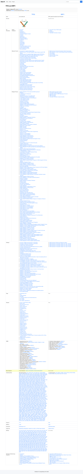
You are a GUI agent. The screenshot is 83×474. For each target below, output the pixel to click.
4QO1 (26, 439)
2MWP (34, 434)
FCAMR (45, 385)
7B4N (28, 447)
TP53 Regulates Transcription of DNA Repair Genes (28, 259)
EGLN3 (27, 384)
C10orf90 (26, 376)
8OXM (34, 449)
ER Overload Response (24, 111)
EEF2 (22, 384)
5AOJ (46, 439)
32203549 (29, 355)
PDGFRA (36, 400)
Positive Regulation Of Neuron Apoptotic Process (28, 169)
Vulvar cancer (22, 311)
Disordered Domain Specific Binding (26, 85)
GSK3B (23, 388)
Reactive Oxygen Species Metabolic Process (27, 213)
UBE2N (36, 416)
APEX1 (29, 373)
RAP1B (38, 405)
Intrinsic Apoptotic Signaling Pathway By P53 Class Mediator (30, 212)
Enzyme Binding (22, 71)
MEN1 (20, 396)
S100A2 (44, 407)
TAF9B (37, 412)
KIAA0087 (37, 392)
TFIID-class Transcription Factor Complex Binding (28, 58)
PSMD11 (34, 404)
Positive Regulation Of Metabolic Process (27, 459)
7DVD (37, 447)
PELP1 (20, 401)
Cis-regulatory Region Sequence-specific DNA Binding (29, 56)
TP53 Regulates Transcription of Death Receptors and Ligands (30, 264)
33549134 (21, 343)
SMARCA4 (38, 409)
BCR (35, 375)
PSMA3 (25, 404)
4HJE (22, 438)
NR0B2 (27, 399)
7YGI (30, 448)
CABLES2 (33, 376)
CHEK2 (42, 379)
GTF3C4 (68, 372)
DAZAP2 (27, 382)
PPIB (32, 402)
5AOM (24, 440)
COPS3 (23, 380)
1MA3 (38, 430)
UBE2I (26, 416)
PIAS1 (27, 401)
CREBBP (20, 381)
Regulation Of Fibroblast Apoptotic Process (27, 233)
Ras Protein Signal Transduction (25, 113)
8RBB (31, 450)
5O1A (38, 441)
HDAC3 (44, 388)
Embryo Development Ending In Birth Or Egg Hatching (29, 131)
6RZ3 (33, 444)
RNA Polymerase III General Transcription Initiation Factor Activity (60, 51)
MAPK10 (39, 394)
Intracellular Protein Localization (25, 121)
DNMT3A (34, 383)
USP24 (40, 417)
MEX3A (24, 396)
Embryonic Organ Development (25, 184)
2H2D (22, 433)
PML (20, 402)
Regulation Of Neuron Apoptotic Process (26, 168)
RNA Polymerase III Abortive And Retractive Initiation (58, 242)
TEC (45, 412)
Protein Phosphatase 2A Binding (25, 81)
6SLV (35, 445)
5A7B (38, 439)
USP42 (20, 418)
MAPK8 (20, 395)
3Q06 (20, 437)
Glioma (21, 309)
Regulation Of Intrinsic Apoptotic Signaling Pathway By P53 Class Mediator (32, 225)
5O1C (42, 441)
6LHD (24, 443)
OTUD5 (20, 400)
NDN (25, 398)
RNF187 (36, 406)
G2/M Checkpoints (23, 278)
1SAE (20, 431)
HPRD (25, 10)
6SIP (29, 445)
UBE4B (20, 417)
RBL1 (54, 373)
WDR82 (37, 418)
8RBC (33, 450)
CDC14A (44, 377)
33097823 (30, 341)
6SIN (25, 445)
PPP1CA (37, 402)
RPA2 (45, 406)
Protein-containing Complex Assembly (26, 197)
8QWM (43, 449)
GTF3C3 (65, 372)
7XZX (26, 448)
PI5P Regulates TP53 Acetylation (25, 276)
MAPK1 (36, 394)
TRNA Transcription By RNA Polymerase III (56, 461)
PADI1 (23, 400)
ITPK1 (39, 391)
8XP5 (41, 450)
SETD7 (40, 408)
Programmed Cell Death (24, 139)
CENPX (32, 379)
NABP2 (35, 397)
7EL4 (45, 447)
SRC (37, 410)
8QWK (39, 449)
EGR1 (30, 384)
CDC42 (26, 378)
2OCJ (41, 434)
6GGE (20, 443)
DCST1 (33, 382)
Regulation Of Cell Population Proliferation (27, 158)
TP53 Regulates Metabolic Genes (25, 253)
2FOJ (41, 432)
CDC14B (20, 378)
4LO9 (43, 438)
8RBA (29, 450)
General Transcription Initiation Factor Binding (27, 86)
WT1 (42, 418)
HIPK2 (35, 389)
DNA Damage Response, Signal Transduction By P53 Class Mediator (31, 145)
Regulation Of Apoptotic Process (25, 162)
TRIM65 (28, 415)
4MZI (22, 439)
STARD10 (24, 411)
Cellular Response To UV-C (24, 208)
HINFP (30, 389)
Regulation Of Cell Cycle (24, 191)
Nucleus (21, 30)
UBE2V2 (42, 416)
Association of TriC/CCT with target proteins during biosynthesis (30, 251)
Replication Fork (22, 32)
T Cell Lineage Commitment (24, 99)
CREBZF (23, 381)
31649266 (27, 368)
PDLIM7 (40, 400)
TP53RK (39, 414)
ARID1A (38, 373)
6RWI (24, 444)
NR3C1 (30, 399)
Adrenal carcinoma (23, 322)
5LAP (44, 440)
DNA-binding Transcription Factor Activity (27, 66)
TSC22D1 (34, 415)
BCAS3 (20, 375)
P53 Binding (22, 63)
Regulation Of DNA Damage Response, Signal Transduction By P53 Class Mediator (33, 167)
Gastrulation (22, 115)
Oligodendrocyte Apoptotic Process (26, 221)
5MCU (22, 441)
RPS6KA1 (20, 407)
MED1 (39, 395)
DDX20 (39, 382)
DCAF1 (30, 382)
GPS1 (42, 386)
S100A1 (41, 407)
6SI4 (23, 445)
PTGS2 (45, 404)
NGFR (41, 398)
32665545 (31, 345)
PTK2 (20, 405)
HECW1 (23, 389)
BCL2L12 (28, 375)
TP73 (44, 414)
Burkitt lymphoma (23, 324)
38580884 (20, 9)
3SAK (22, 437)
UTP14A (27, 418)
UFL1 (25, 417)
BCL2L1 (25, 375)
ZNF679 (38, 420)
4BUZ (43, 437)
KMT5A (44, 392)
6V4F (38, 445)
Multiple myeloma (23, 312)
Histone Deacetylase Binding (24, 77)
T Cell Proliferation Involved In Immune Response (28, 97)
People (13, 1)
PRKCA (35, 403)
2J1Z (45, 433)
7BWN (30, 447)
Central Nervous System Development (26, 118)
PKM (35, 401)
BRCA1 (41, 375)
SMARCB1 (42, 409)
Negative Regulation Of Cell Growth (26, 144)
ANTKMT (20, 373)
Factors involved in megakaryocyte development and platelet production (32, 290)
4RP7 (30, 439)
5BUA (27, 440)
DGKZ (43, 382)
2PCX (43, 434)
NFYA (37, 398)
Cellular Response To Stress (24, 152)
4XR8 (34, 439)
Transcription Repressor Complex (25, 46)
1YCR (41, 431)
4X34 (32, 439)
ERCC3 (33, 385)
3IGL (32, 436)
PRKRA (45, 403)
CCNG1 (34, 377)
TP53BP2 (32, 414)
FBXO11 (42, 385)
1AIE (22, 430)
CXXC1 (20, 382)
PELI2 (45, 400)
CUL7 (42, 381)
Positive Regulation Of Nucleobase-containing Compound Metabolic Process (32, 463)
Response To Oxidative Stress (25, 110)
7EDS (41, 447)
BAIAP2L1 (38, 374)
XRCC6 (27, 419)
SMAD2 (32, 409)
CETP (35, 379)
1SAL (26, 431)
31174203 (42, 342)
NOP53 (20, 399)
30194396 (34, 368)
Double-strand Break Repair (24, 102)
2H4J (30, 433)
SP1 (34, 410)
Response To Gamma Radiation (25, 134)
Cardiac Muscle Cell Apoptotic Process (26, 137)
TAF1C (32, 412)
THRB (39, 413)
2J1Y (43, 433)
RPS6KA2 (24, 407)
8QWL (41, 449)
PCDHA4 (33, 400)
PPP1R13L (44, 402)
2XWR (31, 435)
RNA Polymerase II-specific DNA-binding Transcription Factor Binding (31, 82)
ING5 (35, 391)
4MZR (24, 439)
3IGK (30, 436)
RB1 (52, 373)
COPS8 (37, 380)
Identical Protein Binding (24, 76)
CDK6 (37, 378)
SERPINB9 (37, 408)
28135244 (30, 348)
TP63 (42, 414)
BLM (37, 375)
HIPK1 (33, 389)
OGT (41, 399)
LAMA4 (28, 393)
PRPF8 (23, 404)
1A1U (20, 430)
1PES (44, 430)
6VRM (22, 446)
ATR (26, 374)
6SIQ (31, 445)
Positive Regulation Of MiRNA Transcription (27, 227)
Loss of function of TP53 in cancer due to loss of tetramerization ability (31, 286)
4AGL (30, 437)
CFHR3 (30, 370)
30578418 (37, 348)
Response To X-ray (23, 132)
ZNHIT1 (44, 420)
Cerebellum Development (24, 143)
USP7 (25, 418)
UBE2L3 (31, 416)
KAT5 (22, 392)
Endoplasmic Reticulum (24, 38)
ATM (24, 374)
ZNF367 (41, 370)
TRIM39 (23, 415)
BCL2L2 (31, 375)
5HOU (37, 440)
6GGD (45, 442)
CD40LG (41, 377)
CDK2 (31, 378)
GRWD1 (20, 388)
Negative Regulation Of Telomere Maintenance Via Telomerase (30, 149)
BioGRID (12, 10)
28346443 (26, 350)
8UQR (37, 450)
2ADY (20, 432)
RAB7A (27, 405)
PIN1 (34, 401)
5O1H (24, 442)
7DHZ (35, 447)
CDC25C (23, 378)
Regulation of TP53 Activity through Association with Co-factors (30, 274)
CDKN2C (23, 379)
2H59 (32, 433)
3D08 (20, 436)
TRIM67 (31, 415)
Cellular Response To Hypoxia (25, 204)
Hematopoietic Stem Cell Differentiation (26, 192)
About (10, 1)
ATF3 (22, 374)
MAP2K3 (27, 394)
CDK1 (29, 378)
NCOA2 (20, 398)
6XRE (28, 446)
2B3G (26, 432)
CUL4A (40, 381)
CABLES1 (30, 376)
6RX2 (31, 444)
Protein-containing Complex (24, 47)
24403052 (29, 342)
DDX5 (41, 382)
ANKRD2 (43, 372)
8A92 (36, 448)
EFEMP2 (24, 384)
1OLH (42, 430)
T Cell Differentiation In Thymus (25, 150)
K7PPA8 (37, 428)
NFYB (39, 398)
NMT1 (43, 398)
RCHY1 (20, 406)
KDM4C (31, 392)
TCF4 (40, 412)
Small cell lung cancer (23, 328)
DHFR (23, 383)
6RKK (34, 443)
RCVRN (38, 370)
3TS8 (26, 437)
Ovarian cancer (22, 314)
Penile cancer (22, 318)
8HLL (26, 449)
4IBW (33, 438)
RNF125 (27, 406)
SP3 (35, 410)
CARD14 (27, 370)
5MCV (24, 441)
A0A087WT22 (21, 428)
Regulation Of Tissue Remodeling (25, 153)
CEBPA (26, 379)
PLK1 (43, 401)
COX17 (40, 380)
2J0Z (33, 433)
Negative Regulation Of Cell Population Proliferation (28, 124)
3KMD (34, 436)
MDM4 (37, 395)
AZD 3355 (21, 296)
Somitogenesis (22, 94)
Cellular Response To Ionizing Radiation (26, 206)
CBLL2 (20, 377)
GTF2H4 (31, 388)
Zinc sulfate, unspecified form (25, 300)
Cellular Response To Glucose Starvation (26, 159)
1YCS (43, 431)
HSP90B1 (38, 390)
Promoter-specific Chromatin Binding (26, 89)
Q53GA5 (43, 428)
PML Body (21, 45)
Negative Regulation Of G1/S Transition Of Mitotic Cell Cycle (59, 463)
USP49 (23, 418)
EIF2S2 (41, 384)
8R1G (27, 450)
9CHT (20, 451)
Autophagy (22, 107)
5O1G (22, 442)
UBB (46, 415)
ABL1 (27, 372)
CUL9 (44, 381)
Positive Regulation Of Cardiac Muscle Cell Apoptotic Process (30, 138)
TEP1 (20, 413)
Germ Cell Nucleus (23, 49)
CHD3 (37, 379)
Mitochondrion (22, 36)
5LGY (46, 440)
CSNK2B (37, 381)
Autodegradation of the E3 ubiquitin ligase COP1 (28, 250)
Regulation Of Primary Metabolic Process (27, 455)
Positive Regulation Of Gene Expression (26, 135)
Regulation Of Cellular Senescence (25, 237)
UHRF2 (29, 417)
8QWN (46, 449)
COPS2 (20, 380)
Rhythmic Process (23, 181)
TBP (38, 412)
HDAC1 (39, 388)
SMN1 (24, 410)
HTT (22, 391)
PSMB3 (28, 404)
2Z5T (39, 435)
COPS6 (31, 380)
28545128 (30, 367)
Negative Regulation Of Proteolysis (26, 171)
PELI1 (43, 400)
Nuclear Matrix (22, 42)
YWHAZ (35, 419)
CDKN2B (20, 379)
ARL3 (46, 373)
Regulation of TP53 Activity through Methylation (28, 275)
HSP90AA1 (30, 390)
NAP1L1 (37, 397)
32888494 (35, 356)
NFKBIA (34, 398)
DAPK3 (23, 382)
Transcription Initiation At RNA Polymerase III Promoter (58, 93)
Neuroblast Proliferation (24, 116)
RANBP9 (35, 405)
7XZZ (28, 448)
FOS (22, 386)
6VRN (24, 446)
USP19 (34, 417)
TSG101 (38, 415)
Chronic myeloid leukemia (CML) (25, 302)
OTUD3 (46, 399)
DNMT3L (37, 383)
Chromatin (21, 29)
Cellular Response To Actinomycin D (26, 214)
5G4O (35, 440)
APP (56, 372)
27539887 (39, 342)
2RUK (45, 434)
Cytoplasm (22, 35)
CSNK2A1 (34, 381)
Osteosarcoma (22, 338)
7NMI (20, 448)
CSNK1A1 (27, 381)
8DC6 (42, 448)
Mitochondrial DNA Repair (24, 166)
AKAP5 (36, 372)
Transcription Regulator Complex (25, 33)
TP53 (33, 14)
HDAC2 (42, 388)
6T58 (36, 445)
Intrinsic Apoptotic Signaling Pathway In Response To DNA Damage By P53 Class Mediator (33, 160)
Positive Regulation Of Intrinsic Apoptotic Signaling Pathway (30, 240)
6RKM (36, 443)
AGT (34, 372)
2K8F (23, 434)
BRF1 (62, 14)
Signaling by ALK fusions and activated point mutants (29, 287)
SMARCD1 (21, 410)
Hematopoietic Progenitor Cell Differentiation (27, 96)
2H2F (24, 433)
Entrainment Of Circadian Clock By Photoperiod (28, 165)
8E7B (22, 449)
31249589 (30, 368)
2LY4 (27, 434)
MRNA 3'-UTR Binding (23, 67)
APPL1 (31, 373)
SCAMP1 (33, 408)
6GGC (42, 442)
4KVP (41, 438)
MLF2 (28, 396)
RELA (23, 406)
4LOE (45, 438)
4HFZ (20, 438)
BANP (44, 374)
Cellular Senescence (23, 216)
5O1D (44, 441)
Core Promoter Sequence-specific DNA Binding (27, 57)
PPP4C (27, 403)
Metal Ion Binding (23, 78)
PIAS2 (29, 401)
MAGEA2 (43, 393)
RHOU (58, 373)
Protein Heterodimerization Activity (25, 79)
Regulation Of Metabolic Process (25, 460)
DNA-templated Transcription (54, 460)
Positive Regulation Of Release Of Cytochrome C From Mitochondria (31, 215)
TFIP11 (31, 413)
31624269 (44, 361)
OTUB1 (43, 399)
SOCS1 (32, 410)
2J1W (39, 433)
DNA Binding (22, 64)
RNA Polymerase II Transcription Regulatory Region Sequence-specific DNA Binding (32, 53)
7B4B (42, 446)
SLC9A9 (29, 409)
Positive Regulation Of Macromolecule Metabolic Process (29, 456)
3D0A (24, 436)
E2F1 (43, 383)
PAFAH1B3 (26, 400)
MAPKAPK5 (27, 395)
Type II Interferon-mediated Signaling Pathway (27, 194)
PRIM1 (29, 403)
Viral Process (22, 141)
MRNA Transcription (23, 126)
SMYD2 (26, 410)
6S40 (39, 444)
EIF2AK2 (38, 384)
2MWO (31, 434)
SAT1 (31, 408)
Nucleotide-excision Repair (24, 101)
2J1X (41, 433)
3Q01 (44, 436)
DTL (39, 383)
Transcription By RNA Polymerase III (55, 92)
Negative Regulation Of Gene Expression (26, 136)
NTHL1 (39, 399)
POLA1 (24, 402)
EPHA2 (22, 385)
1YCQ (39, 431)
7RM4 (22, 448)
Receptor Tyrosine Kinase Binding (25, 72)
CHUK (44, 379)
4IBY (35, 438)
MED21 (44, 395)
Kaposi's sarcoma (23, 332)
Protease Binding (23, 62)
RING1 (25, 406)
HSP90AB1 (34, 390)
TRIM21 (20, 415)
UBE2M (34, 416)
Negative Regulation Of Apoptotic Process (27, 164)
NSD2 (37, 399)
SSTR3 (45, 410)
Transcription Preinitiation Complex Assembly (56, 96)
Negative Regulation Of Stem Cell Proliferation (27, 236)
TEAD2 (43, 412)
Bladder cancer (22, 330)
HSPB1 (20, 391)
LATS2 (34, 393)
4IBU (29, 438)
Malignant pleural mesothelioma (25, 337)
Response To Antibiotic (24, 178)
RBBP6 (41, 405)
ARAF (36, 373)
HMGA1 (38, 389)
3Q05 (46, 436)
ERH (38, 385)
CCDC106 (23, 377)
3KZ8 (36, 436)
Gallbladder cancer (23, 329)
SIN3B (22, 409)
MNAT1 (30, 396)
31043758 (26, 344)
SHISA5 (44, 408)
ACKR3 (30, 372)
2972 (49, 422)
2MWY (36, 434)
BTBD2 (22, 376)
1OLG (40, 430)
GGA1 (33, 386)
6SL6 (33, 445)
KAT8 (26, 392)
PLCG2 (41, 401)
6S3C (37, 444)
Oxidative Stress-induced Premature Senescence (28, 218)
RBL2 (56, 373)
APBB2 (26, 373)
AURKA (31, 374)
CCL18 (29, 377)
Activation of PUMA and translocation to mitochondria (29, 243)
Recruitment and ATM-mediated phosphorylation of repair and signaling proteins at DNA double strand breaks (33, 257)
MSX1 (42, 396)
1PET (46, 430)
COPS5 (28, 380)
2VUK (20, 435)
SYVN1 (20, 412)
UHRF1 (27, 417)
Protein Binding (22, 69)
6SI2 (20, 445)
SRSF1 (39, 410)
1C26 (24, 430)
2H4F (26, 433)
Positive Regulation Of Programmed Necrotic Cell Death (29, 196)
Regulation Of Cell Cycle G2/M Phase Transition (28, 226)
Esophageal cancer (23, 308)
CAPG (37, 376)
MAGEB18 (21, 394)
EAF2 (20, 384)
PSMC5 (31, 404)
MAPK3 (45, 394)
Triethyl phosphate (23, 295)
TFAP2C (25, 413)
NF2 (31, 398)
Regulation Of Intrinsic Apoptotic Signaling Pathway (28, 239)
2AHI (22, 432)
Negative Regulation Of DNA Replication (26, 122)
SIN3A (20, 409)
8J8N (32, 449)
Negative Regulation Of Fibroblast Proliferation (27, 180)
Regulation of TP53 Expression (25, 270)
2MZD (39, 434)
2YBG (33, 435)
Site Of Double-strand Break (24, 48)
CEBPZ (29, 379)
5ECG (29, 440)
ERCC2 (30, 385)
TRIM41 (26, 415)
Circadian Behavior (23, 182)
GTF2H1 (28, 388)
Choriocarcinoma (23, 307)
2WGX (22, 435)
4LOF (20, 439)
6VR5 (20, 446)
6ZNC (31, 446)
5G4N (33, 440)
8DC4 (40, 448)
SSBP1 (42, 410)
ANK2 (41, 372)
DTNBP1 (62, 372)
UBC (66, 373)
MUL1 (22, 397)
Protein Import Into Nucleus (24, 106)
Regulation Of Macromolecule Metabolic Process (28, 457)
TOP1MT (45, 413)
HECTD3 (20, 389)
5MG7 (31, 441)
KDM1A (29, 392)
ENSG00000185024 (51, 426)
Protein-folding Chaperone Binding (25, 80)
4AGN (35, 437)
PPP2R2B (24, 403)
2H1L (20, 433)
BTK (24, 376)
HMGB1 (43, 389)
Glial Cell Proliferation (23, 140)
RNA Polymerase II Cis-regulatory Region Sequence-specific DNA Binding (32, 54)
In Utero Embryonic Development (25, 93)
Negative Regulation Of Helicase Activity (26, 187)
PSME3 (40, 404)
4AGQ (41, 437)
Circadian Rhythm (23, 120)
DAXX (25, 382)
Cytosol (21, 40)
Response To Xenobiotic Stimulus (25, 128)
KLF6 (42, 392)
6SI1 (46, 444)
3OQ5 (40, 436)
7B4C (44, 446)
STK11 (29, 411)
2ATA (24, 432)
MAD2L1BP (40, 393)
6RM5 (44, 443)
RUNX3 (39, 407)
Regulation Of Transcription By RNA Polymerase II (28, 105)
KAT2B (20, 392)
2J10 (35, 433)
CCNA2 (31, 377)
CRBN (44, 380)
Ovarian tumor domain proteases (25, 255)
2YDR (35, 435)
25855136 (32, 342)
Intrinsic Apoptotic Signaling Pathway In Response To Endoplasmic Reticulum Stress (33, 199)
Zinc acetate (22, 298)
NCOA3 (23, 398)
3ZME (28, 437)
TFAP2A (22, 413)
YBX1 (29, 419)
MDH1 (32, 395)
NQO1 (25, 399)
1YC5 (37, 431)
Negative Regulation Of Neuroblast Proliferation (27, 117)
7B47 (34, 446)
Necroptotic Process (23, 203)
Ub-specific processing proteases (25, 254)
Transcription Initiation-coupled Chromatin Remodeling (29, 170)
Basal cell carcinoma (23, 327)
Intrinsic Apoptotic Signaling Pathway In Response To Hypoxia (30, 232)
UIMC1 (32, 417)
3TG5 (24, 437)
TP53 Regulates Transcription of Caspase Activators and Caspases (31, 263)
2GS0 (46, 432)
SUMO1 (44, 411)
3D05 (41, 435)
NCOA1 (44, 397)
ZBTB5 (44, 419)
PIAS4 (32, 401)
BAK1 (41, 374)
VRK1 (30, 418)
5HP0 (39, 440)
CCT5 (38, 377)
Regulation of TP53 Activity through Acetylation (28, 273)
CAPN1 (39, 376)
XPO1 (25, 419)
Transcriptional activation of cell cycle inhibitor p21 (28, 280)
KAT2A (45, 391)
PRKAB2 (32, 403)
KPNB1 (23, 393)
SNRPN (29, 410)
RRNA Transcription (23, 127)
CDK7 (39, 378)
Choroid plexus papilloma (24, 313)
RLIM (60, 373)
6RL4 (40, 443)
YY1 (37, 419)
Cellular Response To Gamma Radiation (26, 207)
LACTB (25, 393)
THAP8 (36, 413)
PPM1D (34, 402)
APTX (34, 373)
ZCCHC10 (20, 420)
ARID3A (41, 373)
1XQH (35, 431)
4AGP (39, 437)
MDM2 (34, 395)
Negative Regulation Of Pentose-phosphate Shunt (28, 231)
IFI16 (27, 391)
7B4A (40, 446)
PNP (21, 402)
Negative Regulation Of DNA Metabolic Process (28, 186)
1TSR (28, 431)
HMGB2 (20, 390)
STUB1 (34, 411)
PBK (31, 400)
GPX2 (46, 386)
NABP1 (32, 397)
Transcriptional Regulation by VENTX (26, 282)
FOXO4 (24, 386)
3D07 (45, 435)
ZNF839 (41, 420)
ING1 (31, 391)
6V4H (40, 445)
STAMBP (20, 411)
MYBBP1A (27, 397)
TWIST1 (42, 415)
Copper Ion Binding (23, 68)
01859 (20, 424)
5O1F (20, 442)
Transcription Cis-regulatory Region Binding (27, 51)
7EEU (43, 447)
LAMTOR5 (31, 393)
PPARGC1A (29, 402)
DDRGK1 (36, 382)
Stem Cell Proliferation (23, 210)
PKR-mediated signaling (24, 291)
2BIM (28, 432)
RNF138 (33, 406)
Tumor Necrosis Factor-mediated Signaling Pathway (28, 151)
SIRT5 (27, 409)
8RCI (35, 450)
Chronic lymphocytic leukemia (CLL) (26, 334)
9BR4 (43, 450)
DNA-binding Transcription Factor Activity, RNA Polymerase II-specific (31, 55)
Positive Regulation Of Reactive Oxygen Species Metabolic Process (31, 235)
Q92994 (49, 428)
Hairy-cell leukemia (23, 320)
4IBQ (24, 438)
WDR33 (32, 418)
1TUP (30, 431)
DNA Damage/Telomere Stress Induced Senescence (28, 248)
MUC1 (20, 397)
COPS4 (25, 380)
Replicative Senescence (24, 217)
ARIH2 (44, 373)
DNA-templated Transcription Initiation (55, 91)
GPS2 (44, 386)
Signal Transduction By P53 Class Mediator (27, 211)
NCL (42, 397)
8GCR (24, 449)
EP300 (20, 385)
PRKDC (40, 403)
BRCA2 (44, 375)
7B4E (20, 447)
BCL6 (33, 375)
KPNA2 (20, 393)
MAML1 (24, 394)
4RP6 (28, 439)
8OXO (36, 449)
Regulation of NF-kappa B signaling (26, 288)
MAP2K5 (30, 394)
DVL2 (41, 383)
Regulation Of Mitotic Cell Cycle (25, 114)
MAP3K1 (33, 394)
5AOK (20, 440)
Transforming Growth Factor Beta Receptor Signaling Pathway (30, 112)
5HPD (42, 440)
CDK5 (35, 378)
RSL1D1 (36, 407)
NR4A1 (32, 399)
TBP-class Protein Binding (53, 55)
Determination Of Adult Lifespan (25, 125)
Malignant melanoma (23, 323)
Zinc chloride (22, 299)
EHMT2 (35, 384)
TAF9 (34, 412)
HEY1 (26, 389)
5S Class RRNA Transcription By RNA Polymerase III (58, 459)
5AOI (44, 439)
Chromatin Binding (23, 65)
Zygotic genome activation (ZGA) (25, 289)
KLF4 (40, 392)
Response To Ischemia (24, 100)
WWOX (44, 418)
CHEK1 (39, 379)
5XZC (32, 442)
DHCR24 (20, 383)
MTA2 (46, 396)
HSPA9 (44, 390)
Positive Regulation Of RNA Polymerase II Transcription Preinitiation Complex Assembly (33, 175)
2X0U (24, 435)
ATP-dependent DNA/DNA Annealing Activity (27, 75)
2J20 (20, 434)
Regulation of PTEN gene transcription (26, 284)
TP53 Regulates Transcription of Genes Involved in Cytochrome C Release (32, 260)
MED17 (41, 395)
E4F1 (45, 383)
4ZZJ (36, 439)
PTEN (42, 404)
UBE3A (45, 416)
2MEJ (29, 434)
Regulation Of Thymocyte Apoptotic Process (27, 201)
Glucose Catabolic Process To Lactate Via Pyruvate (28, 142)
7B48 (36, 446)
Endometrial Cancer (23, 317)
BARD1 (46, 374)
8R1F (25, 450)
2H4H (28, 433)
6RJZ (28, 443)
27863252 (32, 356)
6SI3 (21, 445)
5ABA (42, 439)
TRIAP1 (46, 414)
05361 (49, 424)
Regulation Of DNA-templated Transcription (27, 104)
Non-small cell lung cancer (24, 304)
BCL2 (22, 375)
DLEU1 (25, 383)
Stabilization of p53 (23, 279)
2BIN (30, 432)
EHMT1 (32, 384)
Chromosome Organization (24, 189)
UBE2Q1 (39, 416)
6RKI (32, 443)
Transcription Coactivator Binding (25, 59)
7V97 (24, 448)
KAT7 (24, 392)
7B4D (46, 446)
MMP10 (32, 370)
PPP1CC (40, 402)
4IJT (38, 438)
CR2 (41, 380)
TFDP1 (28, 413)
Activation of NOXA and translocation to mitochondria (28, 242)
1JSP (34, 430)
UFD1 (23, 417)
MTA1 (44, 396)
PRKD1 (38, 403)
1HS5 (32, 430)
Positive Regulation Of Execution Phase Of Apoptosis (29, 222)
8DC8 (46, 448)
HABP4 (36, 388)
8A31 (32, 448)
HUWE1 (24, 391)
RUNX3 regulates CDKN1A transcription (26, 283)
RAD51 (30, 405)
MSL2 (40, 396)
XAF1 (22, 419)
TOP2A (20, 414)
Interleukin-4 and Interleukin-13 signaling (26, 258)
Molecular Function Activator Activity (26, 87)
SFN (42, 408)
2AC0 (45, 431)
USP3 (45, 417)
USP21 (37, 417)
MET (22, 396)
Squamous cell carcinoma (24, 316)
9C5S (45, 450)
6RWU (29, 444)
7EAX (39, 447)
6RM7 (20, 444)
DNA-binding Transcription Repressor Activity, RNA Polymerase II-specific (32, 60)
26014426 (28, 366)
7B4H (26, 447)
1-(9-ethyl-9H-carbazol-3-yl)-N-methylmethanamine (28, 297)
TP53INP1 (36, 414)
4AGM (32, 437)
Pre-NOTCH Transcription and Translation (26, 244)
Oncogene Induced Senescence (25, 247)
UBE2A (20, 416)
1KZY (36, 430)
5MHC (33, 441)
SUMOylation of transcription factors (26, 249)
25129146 (34, 349)
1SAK (24, 431)
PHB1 (25, 401)
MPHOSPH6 (36, 396)
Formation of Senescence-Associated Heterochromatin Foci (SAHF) (31, 246)
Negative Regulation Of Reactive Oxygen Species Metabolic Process (31, 234)
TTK (40, 415)
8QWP (22, 450)
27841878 (33, 348)
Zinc (20, 294)
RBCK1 (43, 405)
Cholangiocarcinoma (23, 333)
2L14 (25, 434)
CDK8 (41, 378)
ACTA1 (32, 372)
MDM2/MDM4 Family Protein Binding (26, 84)
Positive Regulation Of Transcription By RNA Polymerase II (29, 177)
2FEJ (39, 432)
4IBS (26, 438)
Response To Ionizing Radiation (25, 133)
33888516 (29, 353)
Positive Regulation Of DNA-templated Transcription (28, 173)
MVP (24, 397)
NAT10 (40, 397)
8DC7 (44, 448)
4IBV (31, 438)
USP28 (42, 417)
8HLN (30, 449)
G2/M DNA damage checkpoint (25, 277)
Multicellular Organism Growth (25, 155)
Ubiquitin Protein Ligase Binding (25, 73)
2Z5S (37, 435)
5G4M (31, 440)
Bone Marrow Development (24, 183)
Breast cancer (22, 303)
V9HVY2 (52, 428)
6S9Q (41, 444)
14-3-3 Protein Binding (23, 83)
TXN (45, 415)
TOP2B (23, 414)
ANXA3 (23, 373)
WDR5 (35, 418)
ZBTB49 (41, 419)
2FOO (44, 432)
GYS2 (34, 388)
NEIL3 (30, 398)
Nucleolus (21, 34)
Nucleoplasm (22, 31)
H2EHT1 (34, 428)
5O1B (40, 441)
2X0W (29, 435)
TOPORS (25, 414)
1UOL (32, 431)
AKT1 (39, 372)
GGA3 (38, 386)
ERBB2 (28, 385)
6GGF (22, 443)
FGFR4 (20, 386)
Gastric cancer (22, 305)
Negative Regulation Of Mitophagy (25, 223)
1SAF (22, 431)
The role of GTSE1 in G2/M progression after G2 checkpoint (30, 281)
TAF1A (27, 412)
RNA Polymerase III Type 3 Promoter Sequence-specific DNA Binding (60, 52)
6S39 (35, 444)
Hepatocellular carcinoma (24, 315)
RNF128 (30, 406)
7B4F (22, 447)
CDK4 (33, 378)
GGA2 (35, 386)
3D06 (43, 435)
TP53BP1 (29, 414)
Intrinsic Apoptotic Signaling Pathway (26, 220)
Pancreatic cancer (23, 310)
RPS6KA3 (27, 407)
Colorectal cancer (23, 339)
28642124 (62, 341)
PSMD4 (37, 404)
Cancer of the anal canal (24, 319)
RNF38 (39, 406)
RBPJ (46, 405)
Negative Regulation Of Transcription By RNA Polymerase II (30, 91)
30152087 (31, 351)
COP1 (46, 379)
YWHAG (32, 419)
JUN (43, 391)
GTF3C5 (71, 372)
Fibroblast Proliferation (23, 179)
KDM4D (34, 392)
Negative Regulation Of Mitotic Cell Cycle (27, 176)
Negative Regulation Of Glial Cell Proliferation (27, 193)
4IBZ (37, 438)
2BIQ (35, 432)
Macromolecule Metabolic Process (25, 462)
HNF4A (23, 390)
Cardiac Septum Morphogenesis (25, 195)
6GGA (38, 442)
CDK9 (44, 378)
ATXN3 (28, 374)
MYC (30, 397)
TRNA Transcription (52, 95)
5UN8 (30, 442)
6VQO (43, 445)
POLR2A (35, 370)
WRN (40, 418)
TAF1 (25, 412)
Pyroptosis (22, 252)
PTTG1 (22, 405)
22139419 (58, 344)
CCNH (36, 377)
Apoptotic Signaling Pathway (24, 219)
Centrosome (22, 39)
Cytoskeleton (22, 41)
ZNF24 (33, 420)
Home (7, 1)
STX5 (36, 411)
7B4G (24, 447)
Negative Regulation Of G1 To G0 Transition (27, 228)
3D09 (22, 436)
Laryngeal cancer (23, 331)
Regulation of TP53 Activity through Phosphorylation (28, 271)
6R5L (26, 443)
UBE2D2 (23, 416)
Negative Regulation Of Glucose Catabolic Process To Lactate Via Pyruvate (32, 230)
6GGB (40, 442)
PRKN (43, 403)
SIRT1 (25, 409)
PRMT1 (20, 404)
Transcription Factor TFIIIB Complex (55, 29)
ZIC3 (25, 420)
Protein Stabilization (23, 185)
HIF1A (28, 389)
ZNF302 (35, 420)
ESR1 (40, 385)
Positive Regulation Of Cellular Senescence (27, 238)
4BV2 (45, 437)
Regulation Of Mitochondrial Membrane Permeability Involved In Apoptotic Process (33, 224)
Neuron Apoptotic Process (24, 190)
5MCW (27, 441)
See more (20, 464)
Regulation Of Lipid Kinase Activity (55, 455)
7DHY (32, 447)
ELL (43, 384)
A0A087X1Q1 (31, 428)
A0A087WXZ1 (26, 428)
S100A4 (20, 408)
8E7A (20, 449)
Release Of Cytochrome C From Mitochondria (27, 95)
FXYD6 (27, 386)
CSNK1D (30, 381)
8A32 (34, 448)
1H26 (30, 430)
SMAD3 (35, 409)
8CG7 (38, 448)
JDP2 (41, 391)
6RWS (27, 444)
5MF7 (29, 441)
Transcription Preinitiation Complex (55, 32)
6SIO (27, 445)
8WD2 (39, 450)
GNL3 (40, 386)
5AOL (22, 440)
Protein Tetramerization (24, 188)
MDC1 (30, 395)
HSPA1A (41, 390)
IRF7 (37, 391)
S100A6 (23, 408)
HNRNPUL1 (26, 390)
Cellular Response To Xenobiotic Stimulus (27, 205)
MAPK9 (23, 395)
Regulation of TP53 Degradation (25, 272)
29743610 (30, 350)
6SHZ (43, 444)
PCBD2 (74, 372)
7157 (20, 422)
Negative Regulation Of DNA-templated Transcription (28, 172)
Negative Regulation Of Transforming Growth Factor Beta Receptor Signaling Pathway (32, 147)
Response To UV (23, 129)
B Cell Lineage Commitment (24, 98)
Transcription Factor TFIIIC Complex (55, 457)
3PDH (42, 436)
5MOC (36, 441)
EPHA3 (25, 385)
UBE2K (28, 416)
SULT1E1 (41, 411)
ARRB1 (20, 374)
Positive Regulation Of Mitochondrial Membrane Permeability (30, 157)
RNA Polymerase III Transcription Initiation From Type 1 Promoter (60, 243)
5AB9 (40, 439)
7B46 (32, 446)
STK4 (32, 411)
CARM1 (42, 376)
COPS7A (34, 380)
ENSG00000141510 (22, 426)
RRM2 (31, 407)
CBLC (44, 376)
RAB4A (25, 405)
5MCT (20, 441)
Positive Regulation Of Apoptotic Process (27, 163)
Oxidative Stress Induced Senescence (26, 245)
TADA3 (23, 412)
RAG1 (32, 405)
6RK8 (30, 443)
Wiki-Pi (3, 1)
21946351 (35, 342)
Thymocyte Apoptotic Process (25, 200)
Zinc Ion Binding (22, 70)
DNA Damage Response (24, 109)
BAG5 (33, 374)
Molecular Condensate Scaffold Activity (26, 88)
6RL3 (38, 443)
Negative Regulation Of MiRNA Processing (27, 229)
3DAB (26, 436)
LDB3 (36, 393)
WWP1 (20, 419)
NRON (35, 399)
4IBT (27, 438)
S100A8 (26, 408)
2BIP (33, 432)
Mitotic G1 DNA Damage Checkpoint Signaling (27, 148)
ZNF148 (30, 420)
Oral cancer (22, 321)
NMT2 (45, 398)
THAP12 (33, 413)
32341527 (32, 347)
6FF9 (34, 442)
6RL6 (42, 443)
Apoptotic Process (23, 108)
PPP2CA (20, 403)
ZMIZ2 (27, 420)
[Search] (81, 2)
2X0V (26, 435)
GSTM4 (26, 388)
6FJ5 (36, 442)
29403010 (59, 347)
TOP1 (43, 413)
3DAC (28, 436)
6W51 (26, 446)
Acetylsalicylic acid (23, 293)
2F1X (37, 432)
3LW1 (38, 436)
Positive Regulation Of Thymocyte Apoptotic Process (29, 202)
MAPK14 (42, 394)
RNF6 (41, 406)
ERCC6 (36, 385)
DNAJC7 (30, 383)
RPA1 (43, 406)
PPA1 (26, 402)
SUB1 (38, 411)
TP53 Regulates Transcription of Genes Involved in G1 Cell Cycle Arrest (32, 269)
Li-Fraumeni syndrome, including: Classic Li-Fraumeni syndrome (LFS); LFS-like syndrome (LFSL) (33, 336)
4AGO (37, 437)
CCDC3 (26, 377)
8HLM (28, 449)
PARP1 (29, 400)
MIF (26, 396)
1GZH (28, 430)
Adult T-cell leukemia (23, 306)
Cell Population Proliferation (24, 123)
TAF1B (30, 412)
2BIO (32, 432)
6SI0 (45, 444)
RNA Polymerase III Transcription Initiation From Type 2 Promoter (60, 245)
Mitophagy (21, 92)
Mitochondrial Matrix (23, 37)
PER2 (22, 401)
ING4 (33, 391)
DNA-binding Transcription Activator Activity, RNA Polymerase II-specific (32, 61)
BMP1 (39, 375)
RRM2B (33, 407)
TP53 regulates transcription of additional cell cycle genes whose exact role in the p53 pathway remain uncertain (33, 267)
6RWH (22, 444)
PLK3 (45, 401)
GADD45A (30, 386)
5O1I (26, 442)
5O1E (46, 441)
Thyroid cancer (22, 326)
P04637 (40, 428)
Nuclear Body (22, 44)
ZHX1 (23, 420)
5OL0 (28, 442)
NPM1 (23, 399)
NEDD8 (27, 398)
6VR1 (45, 445)
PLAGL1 (38, 401)
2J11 (37, 433)
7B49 (38, 446)
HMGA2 (40, 389)
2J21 (21, 434)
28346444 (24, 346)
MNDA (33, 396)
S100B (28, 408)
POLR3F (49, 373)
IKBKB (29, 391)
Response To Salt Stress (24, 130)
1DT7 (26, 430)
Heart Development (23, 119)
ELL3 (45, 384)
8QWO (20, 450)
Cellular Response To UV (24, 154)
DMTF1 (28, 383)
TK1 (40, 413)
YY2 (39, 419)
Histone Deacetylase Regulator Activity (26, 74)
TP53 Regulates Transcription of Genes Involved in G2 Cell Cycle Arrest (32, 265)
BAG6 (36, 374)
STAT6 (27, 411)
